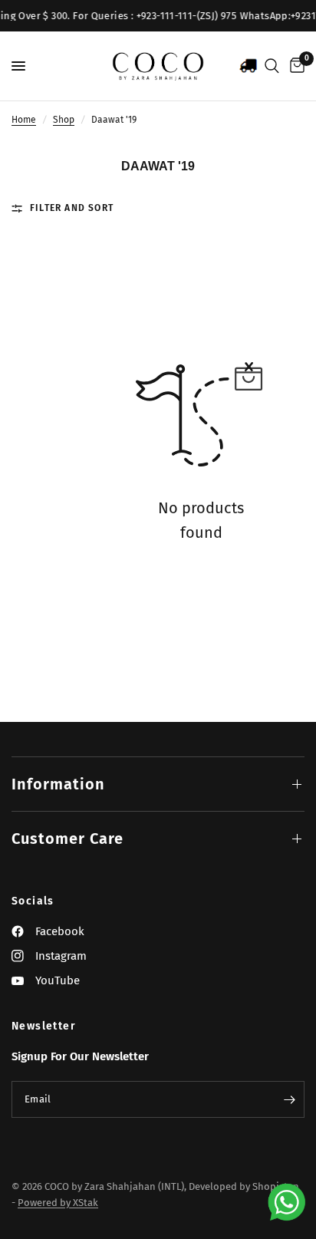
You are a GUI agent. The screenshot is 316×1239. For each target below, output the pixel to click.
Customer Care (67, 838)
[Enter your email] (289, 1099)
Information (58, 784)
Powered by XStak (58, 1202)
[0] (294, 66)
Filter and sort (72, 208)
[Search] (272, 66)
